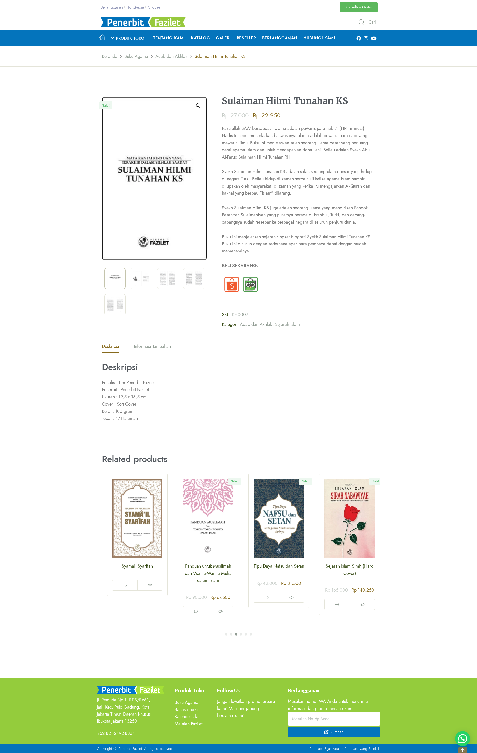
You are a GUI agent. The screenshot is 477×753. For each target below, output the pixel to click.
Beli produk (195, 597)
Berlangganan (279, 38)
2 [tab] (231, 634)
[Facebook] (358, 38)
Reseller (246, 38)
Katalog (200, 38)
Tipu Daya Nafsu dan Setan (208, 566)
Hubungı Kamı (319, 38)
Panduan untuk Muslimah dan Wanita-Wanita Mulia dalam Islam (137, 573)
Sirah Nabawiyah (350, 566)
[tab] (110, 348)
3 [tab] (236, 634)
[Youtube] (373, 38)
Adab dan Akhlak (256, 324)
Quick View (149, 611)
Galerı (223, 38)
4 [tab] (241, 634)
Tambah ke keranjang (124, 611)
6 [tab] (251, 634)
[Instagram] (366, 38)
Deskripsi (110, 346)
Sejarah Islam (287, 324)
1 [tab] (226, 634)
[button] (359, 7)
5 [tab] (246, 634)
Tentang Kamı (169, 38)
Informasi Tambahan (152, 346)
